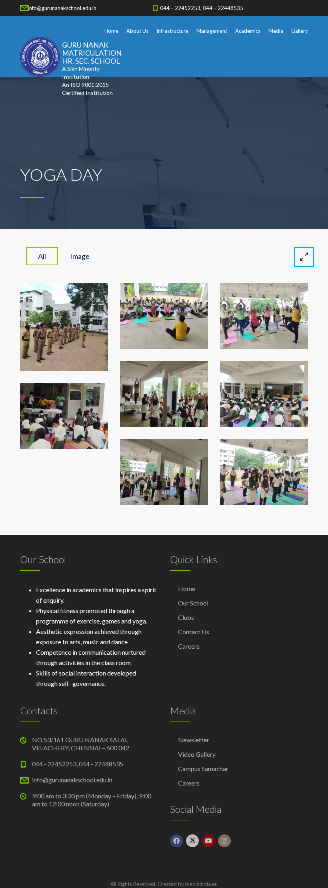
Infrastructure (172, 31)
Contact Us (193, 631)
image (80, 256)
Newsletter (193, 740)
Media (275, 31)
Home (111, 31)
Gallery (299, 31)
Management (211, 31)
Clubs (186, 617)
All (42, 256)
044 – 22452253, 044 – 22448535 (201, 8)
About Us (137, 31)
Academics (247, 31)
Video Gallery (197, 754)
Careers (189, 646)
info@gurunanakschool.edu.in (62, 8)
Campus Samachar (203, 768)
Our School (193, 603)
